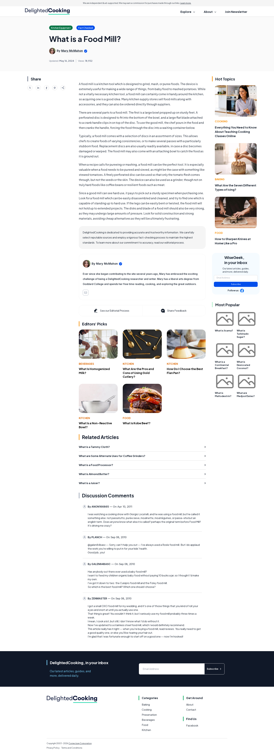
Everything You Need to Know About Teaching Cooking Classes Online (236, 132)
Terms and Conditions (71, 748)
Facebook (192, 725)
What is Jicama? (224, 330)
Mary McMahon (72, 50)
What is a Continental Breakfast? (222, 365)
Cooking (221, 121)
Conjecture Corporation (80, 743)
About (189, 704)
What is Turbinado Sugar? (243, 333)
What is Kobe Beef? (136, 423)
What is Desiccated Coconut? (243, 365)
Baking (220, 179)
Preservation (149, 714)
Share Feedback (176, 310)
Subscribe (236, 284)
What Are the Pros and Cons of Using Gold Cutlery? (138, 373)
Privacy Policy (53, 748)
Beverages (86, 363)
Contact (191, 709)
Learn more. (185, 3)
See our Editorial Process (114, 310)
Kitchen (128, 363)
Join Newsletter (236, 11)
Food (127, 418)
